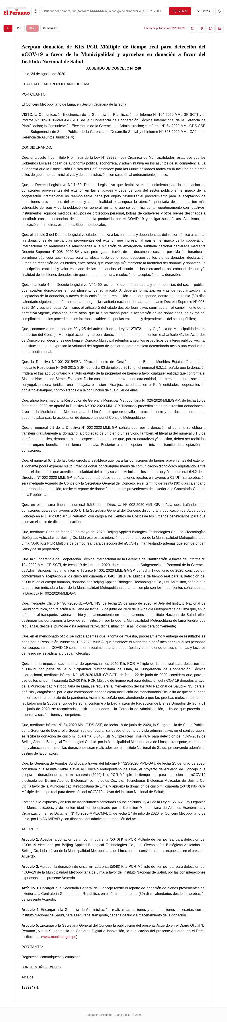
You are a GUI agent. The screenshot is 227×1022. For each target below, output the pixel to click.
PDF (19, 28)
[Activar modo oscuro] (219, 11)
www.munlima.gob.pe (59, 937)
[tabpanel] (113, 519)
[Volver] (8, 28)
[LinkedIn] (219, 28)
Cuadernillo (50, 28)
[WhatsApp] (211, 28)
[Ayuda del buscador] (35, 11)
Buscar (183, 11)
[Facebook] (202, 28)
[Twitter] (193, 28)
